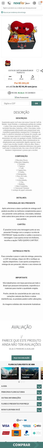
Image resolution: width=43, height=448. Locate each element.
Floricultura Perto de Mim (21, 364)
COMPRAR (21, 444)
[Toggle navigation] (3, 3)
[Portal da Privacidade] (21, 420)
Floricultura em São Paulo (9, 376)
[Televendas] (9, 3)
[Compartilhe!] (41, 71)
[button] (34, 3)
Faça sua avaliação (21, 358)
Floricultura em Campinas (28, 376)
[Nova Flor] (21, 3)
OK (36, 103)
